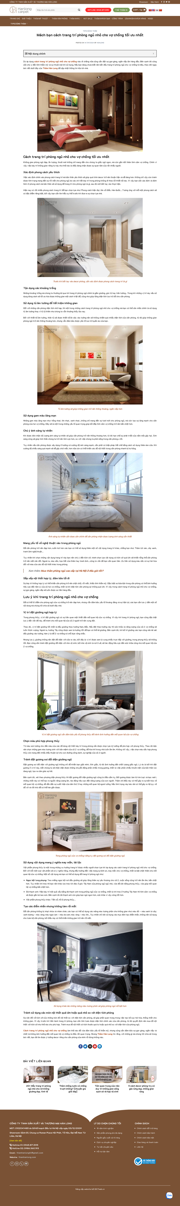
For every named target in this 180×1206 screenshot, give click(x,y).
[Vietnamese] (150, 10)
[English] (153, 10)
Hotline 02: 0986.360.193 (25, 1148)
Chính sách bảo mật (145, 1137)
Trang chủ (15, 19)
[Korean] (157, 10)
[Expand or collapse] (153, 54)
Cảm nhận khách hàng (135, 19)
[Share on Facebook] (80, 1046)
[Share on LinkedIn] (100, 1046)
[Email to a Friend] (90, 1046)
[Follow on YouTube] (26, 1164)
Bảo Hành (155, 2)
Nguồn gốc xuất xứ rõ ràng (108, 1137)
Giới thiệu (26, 19)
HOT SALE (87, 19)
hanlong (100, 43)
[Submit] (79, 10)
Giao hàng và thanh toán (147, 1142)
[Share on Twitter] (85, 1046)
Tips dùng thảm (18, 24)
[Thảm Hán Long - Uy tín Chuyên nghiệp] (20, 10)
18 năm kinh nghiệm (105, 1128)
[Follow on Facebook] (161, 2)
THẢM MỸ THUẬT (40, 19)
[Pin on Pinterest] (95, 1046)
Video (150, 19)
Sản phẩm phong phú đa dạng (109, 1133)
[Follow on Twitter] (166, 2)
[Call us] (21, 1164)
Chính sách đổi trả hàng (147, 1128)
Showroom (143, 2)
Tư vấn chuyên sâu (105, 1147)
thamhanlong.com (27, 1157)
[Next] (152, 1078)
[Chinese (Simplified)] (160, 10)
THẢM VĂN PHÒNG (60, 19)
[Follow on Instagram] (164, 2)
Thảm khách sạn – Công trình (108, 19)
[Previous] (27, 1078)
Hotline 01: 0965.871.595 (25, 1145)
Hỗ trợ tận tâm (103, 1151)
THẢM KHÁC (74, 19)
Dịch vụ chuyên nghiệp (106, 1142)
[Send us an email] (169, 2)
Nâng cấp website (83, 1189)
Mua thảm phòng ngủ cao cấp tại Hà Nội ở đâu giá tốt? (72, 570)
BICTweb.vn (100, 1189)
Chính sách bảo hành (146, 1133)
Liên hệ (140, 1147)
